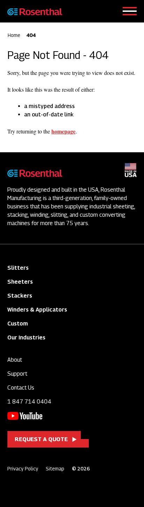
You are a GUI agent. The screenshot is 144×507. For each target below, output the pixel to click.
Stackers (19, 295)
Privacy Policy (22, 468)
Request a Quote (41, 439)
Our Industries (26, 337)
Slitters (18, 267)
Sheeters (20, 281)
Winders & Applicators (37, 309)
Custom (17, 323)
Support (17, 373)
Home (14, 35)
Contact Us (20, 387)
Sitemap (55, 468)
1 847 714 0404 (29, 401)
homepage (63, 131)
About (14, 359)
